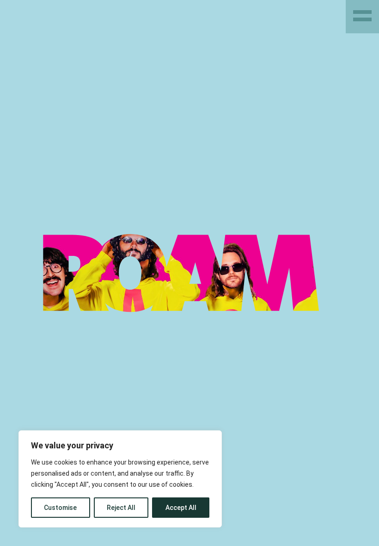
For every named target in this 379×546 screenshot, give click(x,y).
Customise (60, 507)
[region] (120, 478)
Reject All (121, 507)
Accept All (180, 507)
